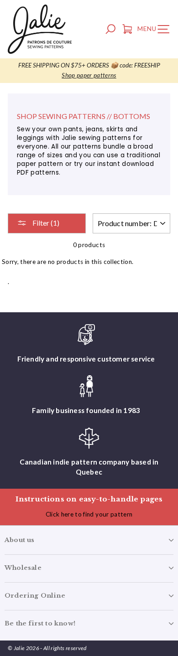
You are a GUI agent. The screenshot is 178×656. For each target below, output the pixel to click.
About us (20, 540)
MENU (155, 30)
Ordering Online (35, 595)
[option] (89, 71)
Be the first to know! (40, 623)
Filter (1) (45, 222)
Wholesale (23, 568)
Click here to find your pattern (89, 514)
